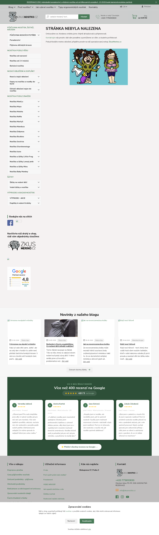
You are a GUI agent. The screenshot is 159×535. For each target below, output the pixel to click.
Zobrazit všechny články (78, 370)
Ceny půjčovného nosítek (18, 474)
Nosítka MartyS (16, 121)
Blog (10, 7)
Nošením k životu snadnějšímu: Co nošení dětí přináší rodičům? (60, 345)
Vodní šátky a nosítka (19, 187)
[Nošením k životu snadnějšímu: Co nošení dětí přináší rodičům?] (61, 328)
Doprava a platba (15, 470)
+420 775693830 (108, 18)
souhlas (69, 511)
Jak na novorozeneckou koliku (96, 344)
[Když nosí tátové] (134, 328)
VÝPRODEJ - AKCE (17, 198)
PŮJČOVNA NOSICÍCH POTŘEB (23, 35)
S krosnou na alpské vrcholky (22, 344)
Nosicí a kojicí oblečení (19, 77)
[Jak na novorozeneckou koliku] (98, 328)
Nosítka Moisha (16, 111)
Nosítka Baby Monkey (19, 171)
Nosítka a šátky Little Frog (21, 156)
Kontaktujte (51, 37)
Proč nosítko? (24, 7)
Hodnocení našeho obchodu (53, 499)
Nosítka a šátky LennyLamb (21, 161)
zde (89, 529)
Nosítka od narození (18, 56)
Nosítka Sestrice (17, 141)
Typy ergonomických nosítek (72, 7)
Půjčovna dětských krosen (21, 45)
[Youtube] (128, 497)
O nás (45, 470)
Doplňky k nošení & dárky (20, 203)
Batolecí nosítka (17, 66)
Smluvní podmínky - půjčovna (20, 479)
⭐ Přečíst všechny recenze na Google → (79, 447)
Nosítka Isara (15, 151)
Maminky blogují (137, 340)
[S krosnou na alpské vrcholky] (24, 328)
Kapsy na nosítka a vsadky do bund (22, 83)
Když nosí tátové (127, 344)
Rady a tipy (25, 340)
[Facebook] (118, 497)
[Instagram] (123, 497)
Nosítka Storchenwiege (20, 146)
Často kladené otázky (17, 498)
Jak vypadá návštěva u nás (53, 489)
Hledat (84, 16)
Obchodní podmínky (16, 484)
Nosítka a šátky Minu (19, 166)
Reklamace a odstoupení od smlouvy (24, 488)
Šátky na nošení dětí (18, 182)
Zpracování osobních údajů (19, 493)
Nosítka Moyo (15, 106)
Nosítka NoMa (16, 116)
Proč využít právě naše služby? (54, 475)
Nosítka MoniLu (16, 101)
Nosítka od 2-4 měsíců (19, 61)
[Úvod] (25, 16)
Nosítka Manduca (17, 126)
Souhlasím (87, 521)
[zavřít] (156, 2)
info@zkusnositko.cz (127, 490)
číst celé (18, 359)
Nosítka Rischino (17, 136)
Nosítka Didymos (17, 131)
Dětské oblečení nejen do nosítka (20, 90)
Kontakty (93, 7)
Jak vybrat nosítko (45, 7)
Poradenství (15, 40)
